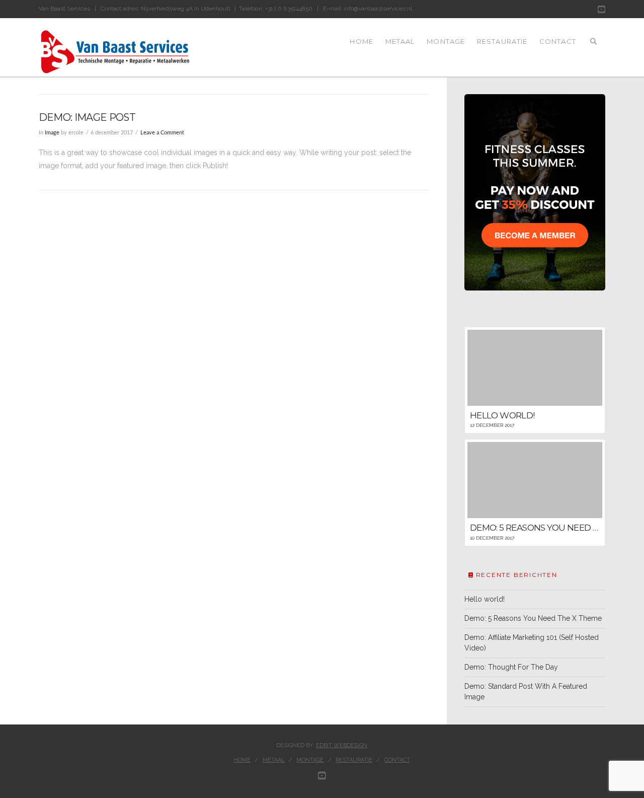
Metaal (274, 760)
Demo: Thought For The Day (511, 667)
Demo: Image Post (87, 117)
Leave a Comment (162, 132)
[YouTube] (601, 9)
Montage (310, 760)
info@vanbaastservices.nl (378, 8)
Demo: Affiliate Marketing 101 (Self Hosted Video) (531, 642)
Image (52, 132)
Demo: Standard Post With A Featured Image (525, 691)
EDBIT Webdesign (341, 745)
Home (242, 760)
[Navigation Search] (593, 47)
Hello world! (484, 599)
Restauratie (354, 760)
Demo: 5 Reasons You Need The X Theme (533, 618)
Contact (397, 760)
